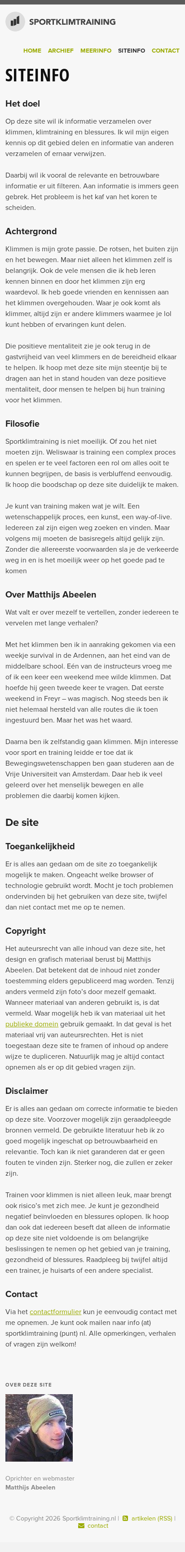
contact (96, 1526)
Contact (166, 50)
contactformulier (55, 1311)
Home (32, 50)
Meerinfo (95, 50)
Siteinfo (131, 50)
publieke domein (31, 1024)
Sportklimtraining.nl (52, 21)
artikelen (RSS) (151, 1518)
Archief (61, 50)
